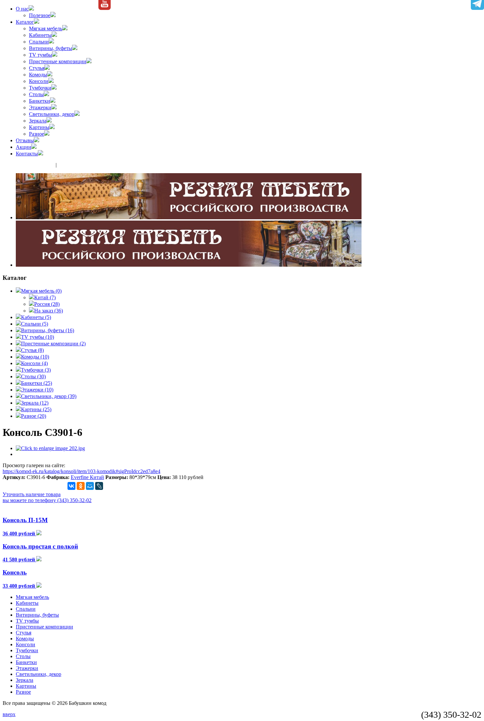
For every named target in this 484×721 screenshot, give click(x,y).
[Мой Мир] (90, 486)
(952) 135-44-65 (76, 165)
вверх (9, 714)
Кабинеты (40, 35)
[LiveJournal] (99, 486)
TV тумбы (40, 55)
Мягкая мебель (45, 28)
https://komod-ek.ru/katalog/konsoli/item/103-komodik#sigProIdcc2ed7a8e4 (81, 471)
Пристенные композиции (57, 61)
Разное (36, 134)
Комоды (38, 74)
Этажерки (40, 107)
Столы (36, 94)
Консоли (38, 81)
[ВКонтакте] (71, 486)
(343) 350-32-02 (36, 165)
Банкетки (39, 101)
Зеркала (37, 120)
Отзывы (25, 140)
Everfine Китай (87, 477)
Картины (39, 127)
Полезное (39, 15)
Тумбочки (40, 88)
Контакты (27, 153)
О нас (22, 9)
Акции (23, 147)
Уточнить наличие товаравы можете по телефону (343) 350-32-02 (47, 497)
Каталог (25, 22)
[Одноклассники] (81, 486)
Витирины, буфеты (50, 48)
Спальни (39, 41)
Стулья (36, 68)
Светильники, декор (51, 114)
